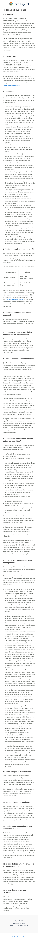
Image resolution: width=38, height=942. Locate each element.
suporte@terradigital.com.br (11, 85)
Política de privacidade (19, 937)
